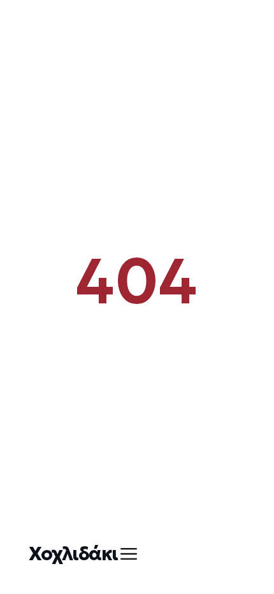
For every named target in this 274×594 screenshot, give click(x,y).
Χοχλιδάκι (73, 553)
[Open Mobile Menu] (128, 554)
